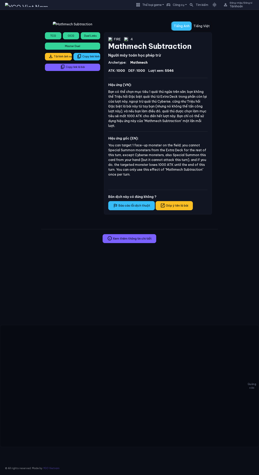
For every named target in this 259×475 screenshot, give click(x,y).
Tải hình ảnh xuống (60, 56)
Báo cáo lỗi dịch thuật (131, 205)
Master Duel (72, 46)
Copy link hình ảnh (88, 56)
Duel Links (90, 35)
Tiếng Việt (201, 26)
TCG (53, 35)
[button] (197, 5)
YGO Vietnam (51, 468)
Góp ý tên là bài (174, 205)
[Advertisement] (19, 74)
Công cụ (178, 5)
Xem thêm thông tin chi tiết (129, 238)
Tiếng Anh (182, 26)
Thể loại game (152, 5)
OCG (71, 35)
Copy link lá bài (72, 67)
